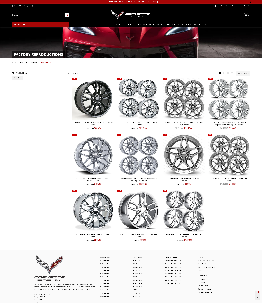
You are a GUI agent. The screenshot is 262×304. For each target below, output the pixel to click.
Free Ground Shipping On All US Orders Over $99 (132, 2)
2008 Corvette (137, 261)
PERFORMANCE (148, 24)
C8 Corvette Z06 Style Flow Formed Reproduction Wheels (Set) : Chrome (138, 179)
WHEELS (138, 24)
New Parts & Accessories (206, 261)
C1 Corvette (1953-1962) (173, 283)
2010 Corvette (104, 293)
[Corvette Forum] (131, 15)
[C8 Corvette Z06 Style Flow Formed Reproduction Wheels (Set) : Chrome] (138, 155)
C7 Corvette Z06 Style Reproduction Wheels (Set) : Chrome (139, 123)
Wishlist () (17, 6)
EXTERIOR (129, 24)
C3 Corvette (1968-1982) (173, 277)
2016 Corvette (104, 274)
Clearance (201, 270)
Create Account (39, 6)
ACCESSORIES (186, 24)
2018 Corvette (104, 267)
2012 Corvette (104, 287)
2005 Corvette (137, 270)
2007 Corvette (137, 264)
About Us (247, 6)
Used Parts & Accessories (206, 267)
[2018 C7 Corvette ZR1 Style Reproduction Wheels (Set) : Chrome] (184, 99)
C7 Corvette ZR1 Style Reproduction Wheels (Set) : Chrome (229, 179)
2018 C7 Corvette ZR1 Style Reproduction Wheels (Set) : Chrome (184, 123)
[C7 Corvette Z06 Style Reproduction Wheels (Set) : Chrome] (138, 99)
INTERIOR (119, 24)
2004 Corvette (137, 274)
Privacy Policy (203, 286)
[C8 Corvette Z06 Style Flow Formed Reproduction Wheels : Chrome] (93, 155)
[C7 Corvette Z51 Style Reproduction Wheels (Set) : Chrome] (184, 211)
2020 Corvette (104, 261)
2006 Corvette (137, 267)
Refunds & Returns (205, 292)
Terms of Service (204, 289)
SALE (204, 24)
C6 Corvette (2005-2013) (173, 267)
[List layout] (232, 73)
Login (27, 6)
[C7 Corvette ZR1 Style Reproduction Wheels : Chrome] (184, 155)
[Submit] (67, 15)
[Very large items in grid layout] (228, 73)
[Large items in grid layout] (224, 73)
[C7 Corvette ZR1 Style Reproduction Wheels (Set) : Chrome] (229, 155)
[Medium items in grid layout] (220, 73)
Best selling (242, 73)
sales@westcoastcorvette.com (43, 302)
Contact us (202, 279)
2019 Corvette (104, 264)
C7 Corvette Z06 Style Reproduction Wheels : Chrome (93, 235)
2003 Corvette (137, 277)
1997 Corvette (137, 296)
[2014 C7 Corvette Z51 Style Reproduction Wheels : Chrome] (138, 211)
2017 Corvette (104, 270)
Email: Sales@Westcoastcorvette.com (229, 6)
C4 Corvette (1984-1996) (173, 274)
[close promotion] (250, 2)
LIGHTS (167, 24)
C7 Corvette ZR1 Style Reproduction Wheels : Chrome (184, 179)
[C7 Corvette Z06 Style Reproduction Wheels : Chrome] (93, 211)
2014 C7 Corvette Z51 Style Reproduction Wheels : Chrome (139, 235)
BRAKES (159, 24)
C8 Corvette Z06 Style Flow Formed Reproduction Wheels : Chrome (93, 179)
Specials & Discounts (205, 264)
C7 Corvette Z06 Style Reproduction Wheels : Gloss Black (93, 123)
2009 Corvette (104, 296)
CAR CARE (175, 24)
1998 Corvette (137, 293)
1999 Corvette (137, 290)
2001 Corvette (137, 283)
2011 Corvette (104, 290)
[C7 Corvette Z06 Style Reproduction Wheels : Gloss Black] (93, 99)
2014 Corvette (104, 280)
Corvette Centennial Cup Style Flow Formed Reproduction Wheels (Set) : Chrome (229, 123)
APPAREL (197, 24)
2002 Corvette (137, 280)
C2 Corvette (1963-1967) (173, 280)
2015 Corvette (104, 277)
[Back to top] (257, 297)
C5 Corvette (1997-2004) (173, 270)
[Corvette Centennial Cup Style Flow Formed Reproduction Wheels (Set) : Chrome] (229, 99)
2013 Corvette (104, 283)
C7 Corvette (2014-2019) (173, 264)
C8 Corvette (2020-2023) (173, 261)
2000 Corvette (137, 287)
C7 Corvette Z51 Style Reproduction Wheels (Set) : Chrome (184, 235)
